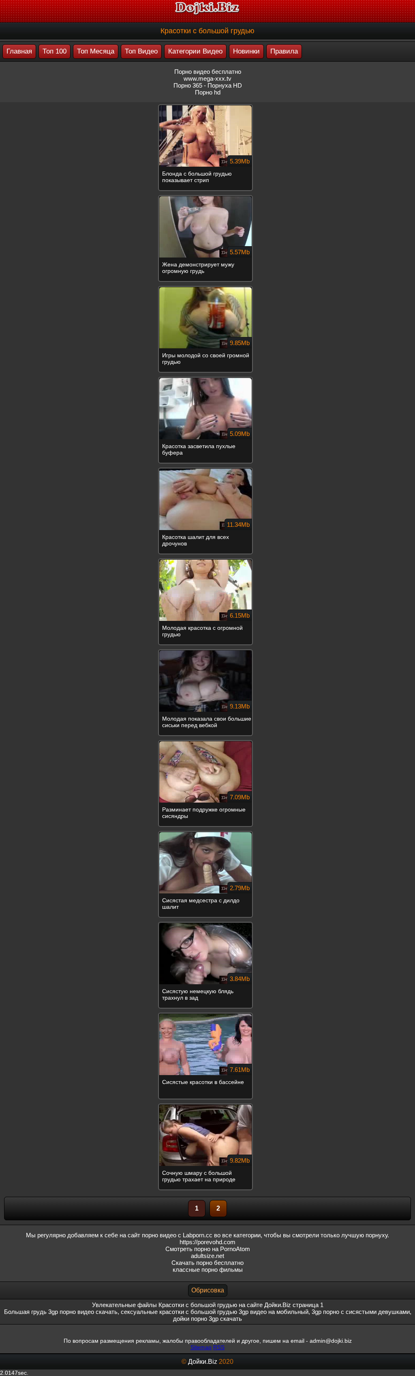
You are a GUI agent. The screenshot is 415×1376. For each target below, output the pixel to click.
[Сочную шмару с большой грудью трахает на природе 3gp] (207, 1106)
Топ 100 (54, 51)
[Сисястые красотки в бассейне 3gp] (207, 1016)
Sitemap (201, 1347)
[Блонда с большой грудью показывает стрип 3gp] (207, 107)
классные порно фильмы (208, 1269)
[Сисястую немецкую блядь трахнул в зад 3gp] (207, 925)
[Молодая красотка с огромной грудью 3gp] (207, 561)
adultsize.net (207, 1255)
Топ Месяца (95, 51)
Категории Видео (195, 51)
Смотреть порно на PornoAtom (207, 1248)
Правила (284, 51)
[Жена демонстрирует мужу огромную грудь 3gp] (207, 198)
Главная (19, 51)
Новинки (246, 51)
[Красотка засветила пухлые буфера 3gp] (207, 380)
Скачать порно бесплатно (207, 1262)
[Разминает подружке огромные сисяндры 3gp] (207, 743)
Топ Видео (141, 51)
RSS (219, 1347)
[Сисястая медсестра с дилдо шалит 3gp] (207, 834)
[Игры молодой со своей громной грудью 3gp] (207, 289)
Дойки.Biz (202, 1361)
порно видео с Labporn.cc (177, 1235)
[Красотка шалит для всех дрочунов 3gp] (207, 471)
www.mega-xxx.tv (207, 78)
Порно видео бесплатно (207, 71)
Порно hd (207, 92)
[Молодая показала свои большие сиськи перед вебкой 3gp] (207, 652)
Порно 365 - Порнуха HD (207, 85)
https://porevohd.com (207, 1242)
